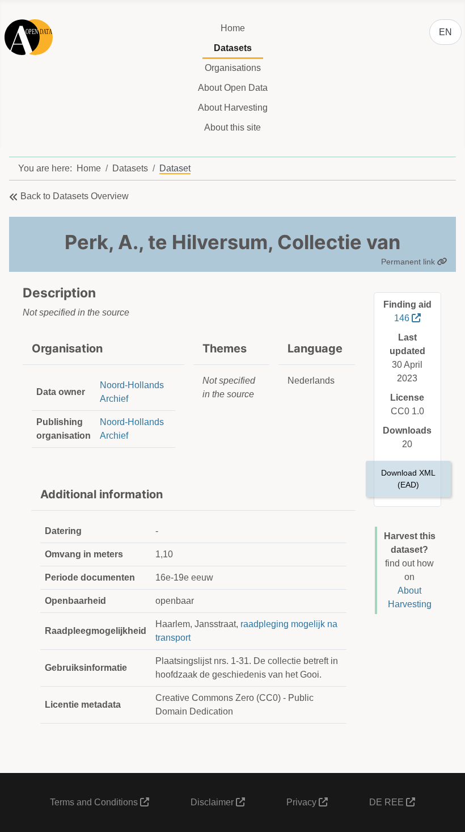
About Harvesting (233, 107)
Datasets (233, 48)
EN (445, 32)
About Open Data (233, 88)
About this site (232, 127)
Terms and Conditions (95, 802)
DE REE (387, 802)
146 (403, 318)
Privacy (302, 802)
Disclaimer (213, 802)
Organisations (233, 68)
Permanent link (409, 261)
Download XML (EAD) (408, 478)
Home (233, 28)
